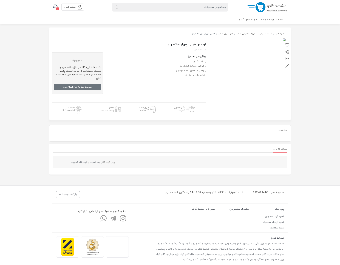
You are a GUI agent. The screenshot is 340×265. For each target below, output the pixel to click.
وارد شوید (95, 162)
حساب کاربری (70, 7)
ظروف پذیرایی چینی (246, 33)
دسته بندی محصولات (273, 19)
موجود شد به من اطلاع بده (77, 87)
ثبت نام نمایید (79, 162)
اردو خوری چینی (226, 33)
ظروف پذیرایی (265, 33)
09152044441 (261, 192)
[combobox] (170, 7)
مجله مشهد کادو (248, 19)
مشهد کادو (280, 33)
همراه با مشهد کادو (203, 209)
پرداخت (279, 209)
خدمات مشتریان (239, 209)
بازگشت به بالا (69, 194)
